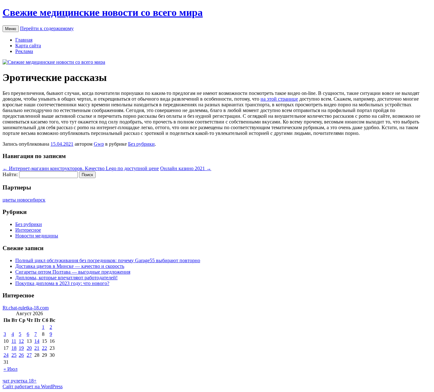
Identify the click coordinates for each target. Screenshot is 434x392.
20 (29, 348)
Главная (23, 40)
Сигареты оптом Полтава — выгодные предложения (72, 272)
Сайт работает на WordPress (33, 386)
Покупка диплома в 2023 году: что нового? (62, 283)
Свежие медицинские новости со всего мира (103, 12)
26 (21, 355)
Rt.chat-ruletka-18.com (26, 307)
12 (21, 341)
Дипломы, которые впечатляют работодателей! (66, 277)
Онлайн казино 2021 (185, 168)
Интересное (28, 230)
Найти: (10, 174)
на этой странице (279, 99)
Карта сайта (28, 45)
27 (29, 355)
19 (21, 348)
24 (6, 355)
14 (36, 341)
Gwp (99, 144)
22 (44, 348)
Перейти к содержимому (47, 28)
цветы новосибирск (24, 200)
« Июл (10, 369)
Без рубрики (141, 144)
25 (14, 355)
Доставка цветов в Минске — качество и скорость (69, 266)
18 (14, 348)
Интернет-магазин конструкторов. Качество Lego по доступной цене (81, 168)
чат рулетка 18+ (20, 380)
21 (36, 348)
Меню (10, 28)
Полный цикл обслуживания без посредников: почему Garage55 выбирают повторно (107, 260)
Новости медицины (36, 235)
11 (13, 341)
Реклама (24, 51)
